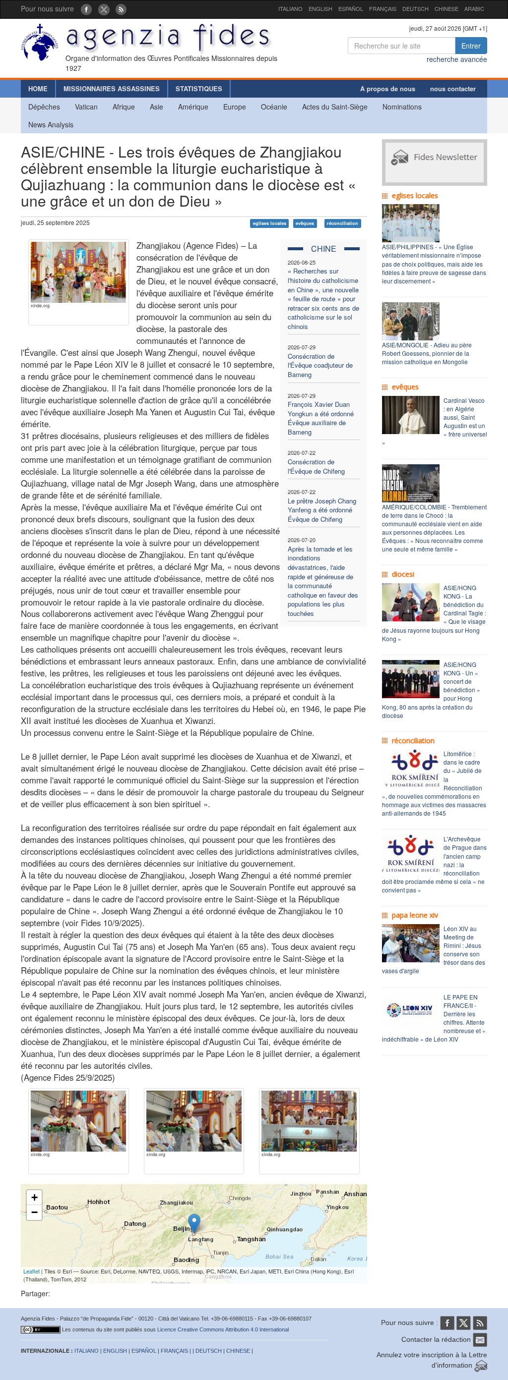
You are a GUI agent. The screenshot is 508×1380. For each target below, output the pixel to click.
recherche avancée (457, 59)
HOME (38, 88)
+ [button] (34, 1197)
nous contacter (453, 88)
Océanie (274, 106)
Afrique (124, 106)
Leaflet (31, 1271)
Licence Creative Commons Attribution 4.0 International (223, 1329)
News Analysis (50, 124)
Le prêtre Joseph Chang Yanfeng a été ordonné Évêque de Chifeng (322, 510)
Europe (234, 106)
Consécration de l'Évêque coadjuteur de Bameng (320, 365)
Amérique (193, 106)
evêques (305, 223)
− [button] (34, 1212)
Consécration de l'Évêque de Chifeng (316, 466)
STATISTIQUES (199, 88)
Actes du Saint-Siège (335, 106)
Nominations (402, 106)
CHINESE (446, 8)
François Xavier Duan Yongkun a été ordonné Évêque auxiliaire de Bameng (321, 418)
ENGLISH (320, 8)
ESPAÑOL (350, 8)
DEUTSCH (415, 8)
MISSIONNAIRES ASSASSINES (112, 88)
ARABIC (474, 8)
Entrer (471, 46)
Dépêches (44, 106)
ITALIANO (290, 8)
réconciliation (342, 223)
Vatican (86, 106)
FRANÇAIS (382, 8)
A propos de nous (387, 88)
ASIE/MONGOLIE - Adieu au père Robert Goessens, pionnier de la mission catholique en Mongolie (427, 353)
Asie (156, 106)
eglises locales (269, 223)
